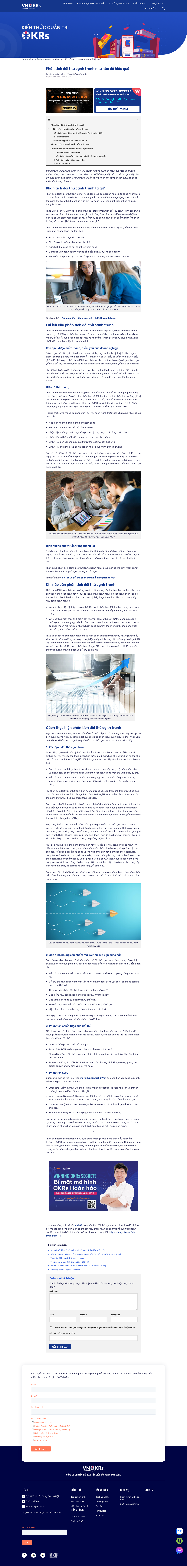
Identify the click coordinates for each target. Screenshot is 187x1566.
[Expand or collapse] (137, 119)
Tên (51, 1314)
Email (83, 1314)
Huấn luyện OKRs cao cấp (91, 3)
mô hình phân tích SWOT (93, 1077)
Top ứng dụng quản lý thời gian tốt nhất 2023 (70, 1261)
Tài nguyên (155, 3)
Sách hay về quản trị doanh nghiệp (65, 1269)
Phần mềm (150, 8)
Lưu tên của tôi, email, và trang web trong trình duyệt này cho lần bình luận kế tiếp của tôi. (95, 1327)
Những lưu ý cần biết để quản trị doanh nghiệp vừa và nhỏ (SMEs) (78, 1265)
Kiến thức (138, 3)
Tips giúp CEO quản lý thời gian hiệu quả (67, 1257)
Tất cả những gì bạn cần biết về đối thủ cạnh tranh (89, 317)
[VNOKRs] (34, 6)
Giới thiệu (68, 3)
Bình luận (54, 1291)
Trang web (115, 1314)
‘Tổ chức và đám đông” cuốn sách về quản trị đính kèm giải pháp (78, 1250)
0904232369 (32, 1501)
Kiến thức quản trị (43, 59)
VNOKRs (79, 1225)
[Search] (163, 8)
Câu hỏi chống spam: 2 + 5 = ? (62, 1333)
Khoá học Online (118, 3)
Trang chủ (26, 59)
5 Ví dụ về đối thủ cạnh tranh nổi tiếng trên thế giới (89, 577)
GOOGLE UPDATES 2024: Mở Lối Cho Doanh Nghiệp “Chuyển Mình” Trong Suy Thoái (86, 1254)
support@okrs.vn (35, 1506)
